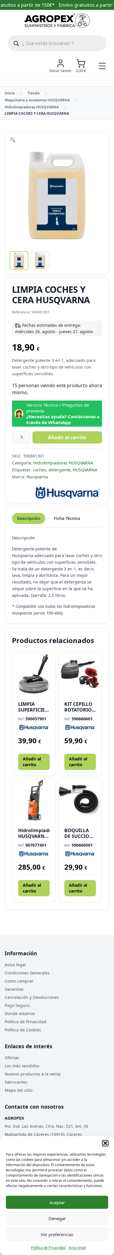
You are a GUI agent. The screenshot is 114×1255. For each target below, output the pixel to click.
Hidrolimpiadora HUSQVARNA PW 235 (34, 833)
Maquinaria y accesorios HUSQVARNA (37, 100)
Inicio (10, 93)
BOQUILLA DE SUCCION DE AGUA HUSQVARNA (79, 833)
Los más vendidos (22, 1066)
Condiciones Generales (27, 973)
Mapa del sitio (18, 1090)
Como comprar (19, 981)
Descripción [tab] (28, 518)
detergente (59, 470)
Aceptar (57, 1202)
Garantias (14, 989)
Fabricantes (16, 1082)
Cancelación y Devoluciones (32, 997)
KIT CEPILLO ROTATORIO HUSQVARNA (79, 707)
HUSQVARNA (85, 470)
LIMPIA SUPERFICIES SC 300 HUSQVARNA (33, 707)
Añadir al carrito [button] (32, 761)
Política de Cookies (23, 1030)
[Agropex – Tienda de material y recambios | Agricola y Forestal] (57, 20)
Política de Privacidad (48, 1247)
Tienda (33, 93)
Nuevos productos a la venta (33, 1074)
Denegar (57, 1218)
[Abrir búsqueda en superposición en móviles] (57, 43)
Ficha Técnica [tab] (67, 518)
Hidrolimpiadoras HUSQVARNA (32, 107)
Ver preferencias (57, 1234)
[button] (105, 1143)
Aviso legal (77, 1247)
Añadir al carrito (67, 437)
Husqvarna (37, 477)
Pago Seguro (17, 1005)
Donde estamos (20, 1013)
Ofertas (12, 1057)
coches (39, 470)
